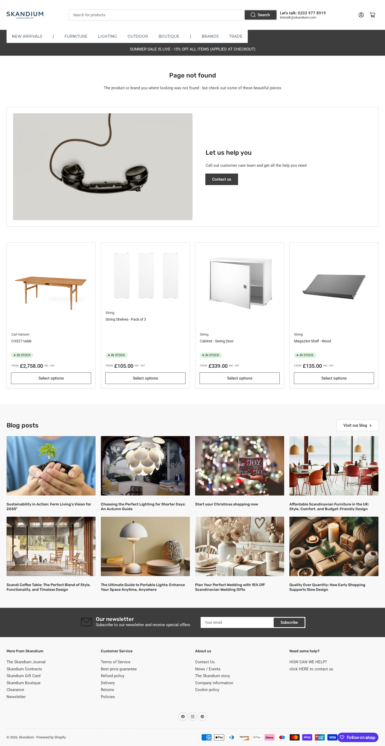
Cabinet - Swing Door (217, 341)
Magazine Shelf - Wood (312, 341)
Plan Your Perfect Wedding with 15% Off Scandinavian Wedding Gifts (230, 587)
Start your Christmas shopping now (226, 504)
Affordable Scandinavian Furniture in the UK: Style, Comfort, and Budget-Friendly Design (329, 506)
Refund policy (112, 675)
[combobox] (173, 14)
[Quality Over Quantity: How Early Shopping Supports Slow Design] (333, 546)
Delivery (108, 683)
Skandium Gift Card (23, 675)
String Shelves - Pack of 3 (126, 319)
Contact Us (205, 662)
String (110, 313)
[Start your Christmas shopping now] (239, 466)
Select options (51, 378)
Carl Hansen (20, 334)
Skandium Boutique (24, 683)
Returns (107, 689)
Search (264, 15)
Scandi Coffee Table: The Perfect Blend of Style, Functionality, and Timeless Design (49, 587)
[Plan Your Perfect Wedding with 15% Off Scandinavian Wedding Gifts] (239, 546)
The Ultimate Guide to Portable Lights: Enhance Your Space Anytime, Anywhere (143, 587)
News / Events (208, 669)
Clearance (15, 689)
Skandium (26, 737)
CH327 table (21, 341)
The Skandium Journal (26, 662)
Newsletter (16, 696)
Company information (214, 683)
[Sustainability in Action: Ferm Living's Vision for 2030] (51, 466)
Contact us (221, 179)
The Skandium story (212, 675)
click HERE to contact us (311, 669)
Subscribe (289, 622)
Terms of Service (115, 662)
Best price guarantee (119, 669)
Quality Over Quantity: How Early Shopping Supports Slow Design (327, 587)
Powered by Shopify (51, 737)
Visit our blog (355, 425)
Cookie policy (207, 689)
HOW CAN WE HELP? (308, 662)
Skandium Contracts (24, 669)
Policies (108, 696)
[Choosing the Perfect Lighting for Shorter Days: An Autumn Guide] (145, 466)
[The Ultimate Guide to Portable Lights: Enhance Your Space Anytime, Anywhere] (145, 546)
